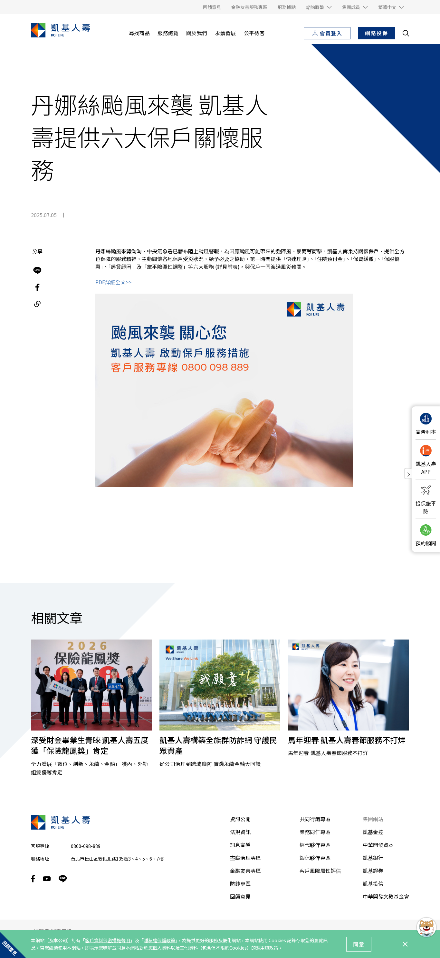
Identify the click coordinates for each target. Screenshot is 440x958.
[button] (319, 7)
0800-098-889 (85, 846)
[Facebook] (37, 287)
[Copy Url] (37, 303)
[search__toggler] (406, 33)
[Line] (37, 270)
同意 (359, 944)
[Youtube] (47, 878)
